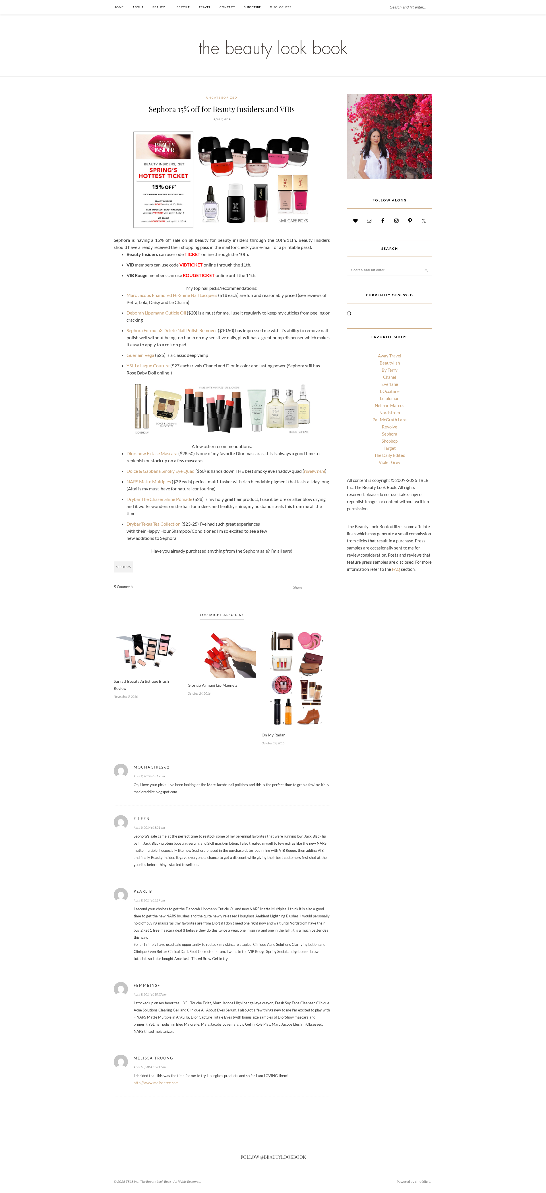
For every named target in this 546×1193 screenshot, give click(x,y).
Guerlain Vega (140, 355)
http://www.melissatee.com (156, 1082)
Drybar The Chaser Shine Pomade (159, 499)
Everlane (389, 384)
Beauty (158, 7)
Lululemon (389, 398)
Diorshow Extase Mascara (152, 453)
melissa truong (153, 1058)
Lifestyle (182, 7)
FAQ (396, 569)
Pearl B (143, 891)
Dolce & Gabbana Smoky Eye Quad (161, 471)
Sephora (123, 567)
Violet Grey (389, 462)
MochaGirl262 (152, 767)
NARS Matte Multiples (149, 481)
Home (119, 7)
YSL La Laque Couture (148, 365)
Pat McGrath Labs (390, 419)
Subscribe (252, 7)
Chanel (389, 377)
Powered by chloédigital (414, 1181)
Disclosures (280, 7)
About (138, 7)
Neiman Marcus (389, 405)
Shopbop (390, 441)
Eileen (142, 818)
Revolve (389, 426)
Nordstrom (389, 412)
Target (390, 448)
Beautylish (390, 362)
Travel (205, 7)
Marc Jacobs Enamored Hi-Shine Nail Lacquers (172, 295)
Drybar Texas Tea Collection (154, 523)
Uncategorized (221, 97)
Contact (227, 7)
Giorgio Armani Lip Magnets (212, 685)
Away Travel (389, 355)
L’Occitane (390, 391)
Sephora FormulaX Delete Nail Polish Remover (172, 330)
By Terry (390, 369)
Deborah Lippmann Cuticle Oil (156, 312)
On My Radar (273, 734)
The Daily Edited (389, 455)
